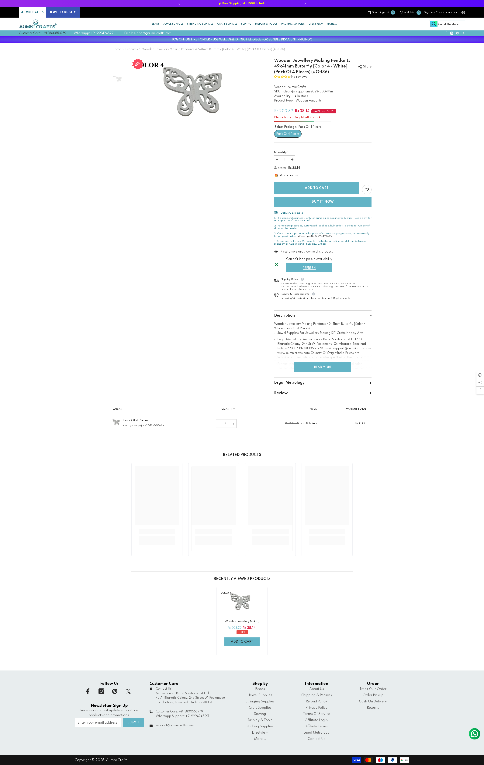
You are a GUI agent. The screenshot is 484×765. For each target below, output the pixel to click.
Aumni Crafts (297, 87)
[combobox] (447, 24)
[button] (282, 76)
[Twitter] (463, 33)
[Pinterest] (457, 33)
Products (131, 49)
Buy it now (323, 201)
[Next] (305, 3)
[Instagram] (451, 33)
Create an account (447, 12)
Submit (133, 722)
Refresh (309, 268)
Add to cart (317, 188)
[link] (367, 189)
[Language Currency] (463, 12)
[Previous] (179, 3)
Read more (323, 367)
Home (116, 49)
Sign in (428, 12)
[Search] (447, 24)
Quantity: (281, 152)
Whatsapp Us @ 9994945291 (315, 236)
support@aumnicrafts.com (175, 725)
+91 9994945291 (197, 716)
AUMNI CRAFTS (32, 12)
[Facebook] (446, 33)
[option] (242, 3)
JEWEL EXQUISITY (63, 12)
